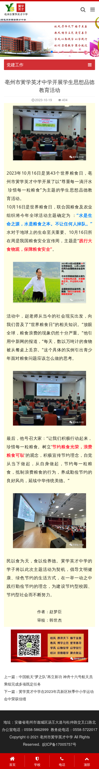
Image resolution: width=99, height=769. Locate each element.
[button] (47, 52)
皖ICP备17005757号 (59, 744)
